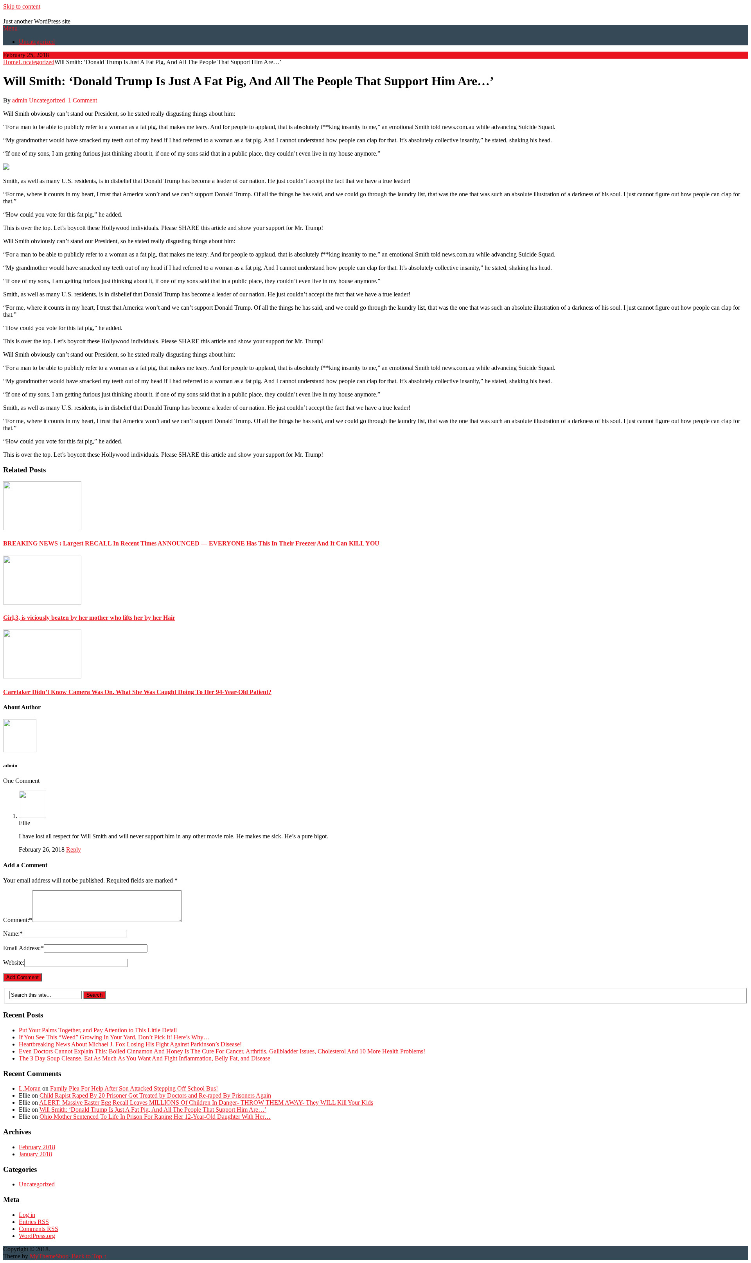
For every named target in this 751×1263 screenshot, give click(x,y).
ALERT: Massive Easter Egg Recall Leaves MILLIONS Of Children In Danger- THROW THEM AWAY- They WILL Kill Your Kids (206, 1102)
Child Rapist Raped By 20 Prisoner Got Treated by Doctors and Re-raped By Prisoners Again (155, 1095)
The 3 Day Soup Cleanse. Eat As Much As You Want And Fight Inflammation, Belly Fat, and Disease (144, 1058)
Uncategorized (37, 41)
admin (19, 100)
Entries (34, 1221)
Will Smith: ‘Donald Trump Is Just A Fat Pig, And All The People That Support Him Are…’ (153, 1109)
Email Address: (23, 948)
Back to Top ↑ (89, 1256)
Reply (73, 849)
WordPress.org (37, 1236)
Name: (13, 933)
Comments (38, 1228)
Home (10, 62)
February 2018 (37, 1147)
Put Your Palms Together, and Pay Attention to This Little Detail (98, 1030)
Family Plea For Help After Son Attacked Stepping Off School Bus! (134, 1088)
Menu (10, 28)
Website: (13, 962)
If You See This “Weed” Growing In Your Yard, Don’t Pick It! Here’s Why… (114, 1037)
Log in (27, 1214)
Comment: (17, 920)
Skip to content (21, 6)
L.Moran (30, 1088)
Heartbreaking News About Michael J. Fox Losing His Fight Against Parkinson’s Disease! (130, 1044)
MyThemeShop (49, 1256)
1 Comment (82, 100)
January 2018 (35, 1154)
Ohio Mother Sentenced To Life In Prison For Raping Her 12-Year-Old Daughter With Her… (155, 1116)
